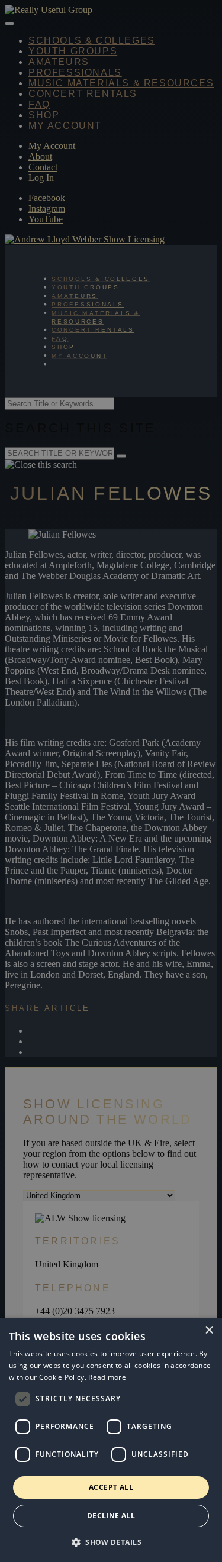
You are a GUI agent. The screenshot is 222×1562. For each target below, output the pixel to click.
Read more (107, 1377)
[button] (111, 1541)
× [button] (208, 1330)
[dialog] (111, 1440)
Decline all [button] (111, 1516)
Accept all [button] (111, 1487)
